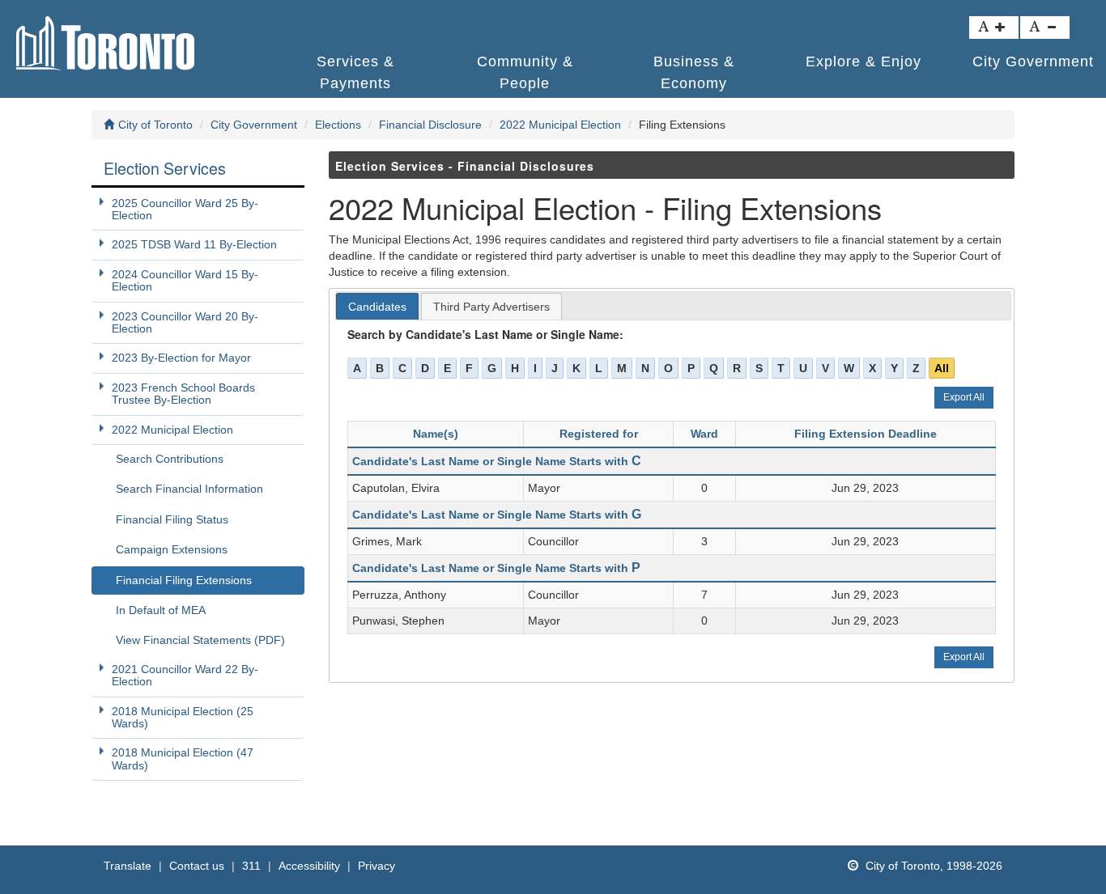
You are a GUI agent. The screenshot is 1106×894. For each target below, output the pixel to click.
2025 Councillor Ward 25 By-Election (185, 209)
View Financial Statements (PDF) (200, 639)
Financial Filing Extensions (184, 580)
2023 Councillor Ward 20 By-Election (185, 322)
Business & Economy (693, 72)
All (941, 368)
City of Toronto (155, 124)
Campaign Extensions (172, 549)
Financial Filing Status (172, 519)
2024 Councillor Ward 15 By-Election (185, 280)
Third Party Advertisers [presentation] (491, 306)
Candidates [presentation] (377, 306)
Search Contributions (169, 458)
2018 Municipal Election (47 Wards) (182, 758)
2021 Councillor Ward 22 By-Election (185, 675)
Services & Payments (355, 72)
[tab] (377, 306)
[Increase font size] (994, 27)
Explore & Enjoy (863, 61)
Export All (964, 397)
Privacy (376, 865)
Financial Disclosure (430, 124)
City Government (254, 124)
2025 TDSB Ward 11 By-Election (194, 244)
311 (251, 865)
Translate (127, 865)
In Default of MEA (161, 610)
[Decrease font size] (1045, 27)
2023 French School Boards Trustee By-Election (183, 393)
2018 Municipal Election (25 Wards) (182, 717)
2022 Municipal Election (560, 124)
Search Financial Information (189, 488)
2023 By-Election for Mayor (181, 357)
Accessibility (309, 865)
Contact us (196, 865)
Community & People (525, 72)
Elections (338, 124)
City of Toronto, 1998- (932, 865)
